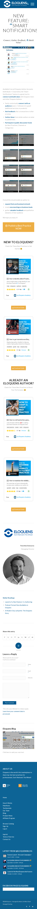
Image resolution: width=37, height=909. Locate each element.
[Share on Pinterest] (15, 637)
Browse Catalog (8, 824)
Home (5, 797)
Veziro (20, 901)
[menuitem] (27, 4)
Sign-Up (5, 826)
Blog (4, 813)
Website (30, 677)
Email (29, 672)
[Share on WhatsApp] (11, 637)
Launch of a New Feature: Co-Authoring (18, 602)
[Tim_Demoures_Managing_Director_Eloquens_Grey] (18, 569)
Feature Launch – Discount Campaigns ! (19, 744)
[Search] (27, 4)
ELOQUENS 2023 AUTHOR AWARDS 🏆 (19, 866)
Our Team (6, 810)
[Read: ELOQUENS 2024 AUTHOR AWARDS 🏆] (4, 861)
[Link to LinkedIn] (32, 906)
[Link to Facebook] (29, 906)
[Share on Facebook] (4, 637)
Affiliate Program (9, 818)
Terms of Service (8, 837)
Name (29, 665)
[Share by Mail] (32, 637)
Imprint (5, 834)
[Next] (30, 740)
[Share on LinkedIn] (18, 637)
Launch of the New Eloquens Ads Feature (19, 871)
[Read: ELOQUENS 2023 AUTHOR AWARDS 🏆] (4, 867)
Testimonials (7, 808)
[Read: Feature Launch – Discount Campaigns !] (4, 856)
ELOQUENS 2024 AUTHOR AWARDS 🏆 (19, 860)
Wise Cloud (27, 901)
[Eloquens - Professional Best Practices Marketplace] (15, 4)
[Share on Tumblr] (22, 637)
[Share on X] (8, 637)
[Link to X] (26, 906)
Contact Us (6, 839)
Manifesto (6, 805)
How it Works (7, 803)
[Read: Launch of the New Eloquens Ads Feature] (4, 872)
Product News (7, 816)
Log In (5, 829)
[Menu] (31, 4)
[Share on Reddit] (29, 637)
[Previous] (7, 740)
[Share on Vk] (25, 637)
